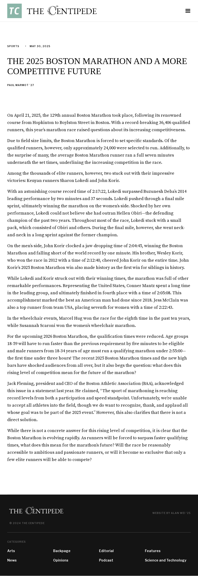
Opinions (60, 560)
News (12, 560)
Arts (11, 551)
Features (153, 551)
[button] (188, 11)
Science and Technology (165, 560)
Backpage (62, 551)
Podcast (106, 560)
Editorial (106, 551)
